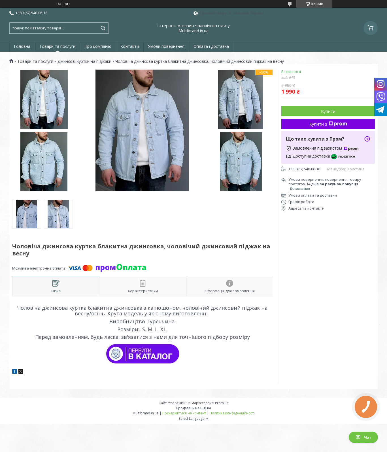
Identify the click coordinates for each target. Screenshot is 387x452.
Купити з (318, 124)
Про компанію (97, 46)
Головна (22, 46)
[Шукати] (103, 28)
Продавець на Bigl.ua (193, 408)
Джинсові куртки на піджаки (84, 61)
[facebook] (14, 372)
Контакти (129, 46)
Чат (367, 437)
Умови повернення (166, 46)
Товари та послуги (57, 46)
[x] (20, 372)
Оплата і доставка (211, 46)
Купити (328, 111)
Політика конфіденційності (232, 413)
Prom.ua (222, 403)
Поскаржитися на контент (184, 413)
